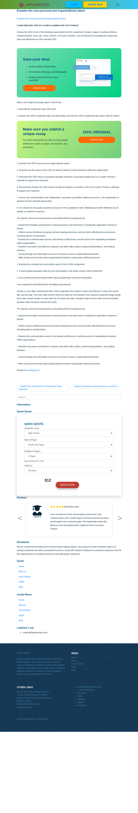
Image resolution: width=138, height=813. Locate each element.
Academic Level (31, 428)
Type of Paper (30, 440)
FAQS (21, 582)
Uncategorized (32, 370)
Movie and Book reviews (28, 704)
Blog (21, 587)
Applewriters (29, 719)
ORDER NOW (95, 4)
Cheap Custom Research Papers (32, 695)
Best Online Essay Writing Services (33, 692)
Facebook (82, 693)
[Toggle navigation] (117, 4)
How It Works (25, 577)
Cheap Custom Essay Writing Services (34, 698)
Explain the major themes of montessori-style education (40, 387)
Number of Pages (32, 451)
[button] (19, 519)
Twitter (80, 696)
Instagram (82, 705)
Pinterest (81, 699)
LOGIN (74, 4)
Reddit (80, 702)
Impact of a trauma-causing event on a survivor (95, 386)
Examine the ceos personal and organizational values (41, 18)
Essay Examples (24, 707)
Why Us (22, 571)
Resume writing (24, 701)
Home (21, 566)
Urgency (28, 465)
